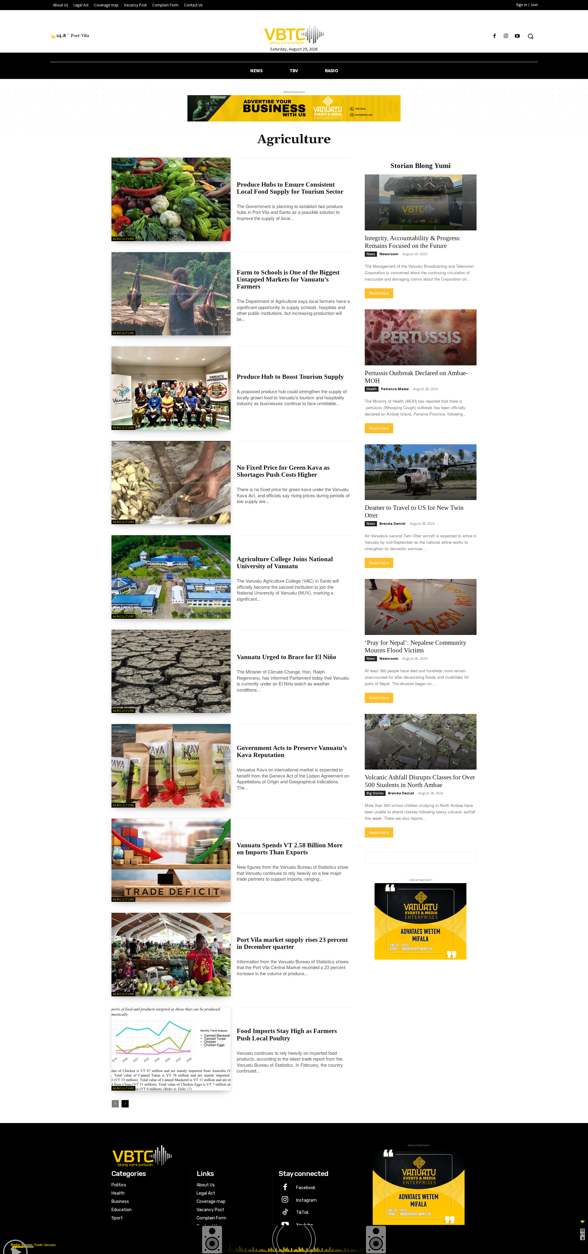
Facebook (305, 1187)
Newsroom (388, 254)
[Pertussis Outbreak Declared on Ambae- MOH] (421, 337)
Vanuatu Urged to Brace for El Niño (286, 657)
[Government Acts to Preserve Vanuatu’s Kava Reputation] (171, 766)
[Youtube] (517, 36)
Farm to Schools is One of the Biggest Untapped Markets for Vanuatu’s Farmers (288, 279)
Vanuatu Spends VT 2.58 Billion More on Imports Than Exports (289, 849)
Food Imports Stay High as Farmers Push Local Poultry (287, 1034)
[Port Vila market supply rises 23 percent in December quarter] (171, 954)
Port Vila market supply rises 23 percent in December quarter (292, 943)
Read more (379, 293)
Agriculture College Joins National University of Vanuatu (285, 562)
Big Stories (375, 793)
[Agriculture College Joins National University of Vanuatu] (171, 577)
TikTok (302, 1212)
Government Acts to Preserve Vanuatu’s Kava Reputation (292, 751)
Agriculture (123, 239)
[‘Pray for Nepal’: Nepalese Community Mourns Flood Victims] (421, 607)
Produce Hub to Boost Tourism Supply (290, 376)
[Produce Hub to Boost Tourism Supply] (171, 388)
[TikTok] (285, 1213)
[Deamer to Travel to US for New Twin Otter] (421, 472)
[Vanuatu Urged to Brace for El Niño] (171, 671)
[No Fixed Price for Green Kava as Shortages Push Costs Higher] (171, 482)
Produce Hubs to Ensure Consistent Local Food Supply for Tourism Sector (290, 188)
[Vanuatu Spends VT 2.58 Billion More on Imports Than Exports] (171, 860)
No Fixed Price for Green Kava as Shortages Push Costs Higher (283, 471)
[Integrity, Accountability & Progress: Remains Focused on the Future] (421, 202)
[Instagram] (506, 36)
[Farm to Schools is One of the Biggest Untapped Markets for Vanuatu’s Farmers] (171, 294)
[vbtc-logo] (231, 1155)
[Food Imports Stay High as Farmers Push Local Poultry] (171, 1049)
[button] (530, 36)
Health (372, 389)
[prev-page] (115, 1104)
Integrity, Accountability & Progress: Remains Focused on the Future (413, 241)
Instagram (306, 1200)
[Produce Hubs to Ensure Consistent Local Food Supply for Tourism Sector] (171, 199)
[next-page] (125, 1104)
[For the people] (294, 33)
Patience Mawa (395, 388)
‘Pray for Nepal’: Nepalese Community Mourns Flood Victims (415, 646)
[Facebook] (494, 36)
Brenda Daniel (392, 523)
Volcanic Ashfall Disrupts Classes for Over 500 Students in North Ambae (420, 781)
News (371, 254)
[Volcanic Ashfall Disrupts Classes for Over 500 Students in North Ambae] (421, 742)
